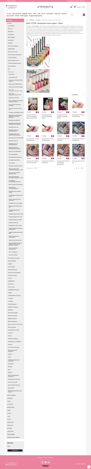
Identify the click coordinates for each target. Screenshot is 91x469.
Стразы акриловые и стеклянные (14, 237)
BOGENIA (10, 43)
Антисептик (11, 74)
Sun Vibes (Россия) (12, 382)
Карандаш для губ (13, 140)
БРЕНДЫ (8, 13)
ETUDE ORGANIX (12, 261)
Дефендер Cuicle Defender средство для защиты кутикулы (15, 116)
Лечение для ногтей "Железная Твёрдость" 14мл (16, 169)
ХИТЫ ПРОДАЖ (16, 13)
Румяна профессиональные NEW (16, 233)
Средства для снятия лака (15, 240)
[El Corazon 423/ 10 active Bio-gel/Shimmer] (78, 104)
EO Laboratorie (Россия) (13, 258)
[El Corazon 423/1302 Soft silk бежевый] (78, 128)
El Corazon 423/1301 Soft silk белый (63, 139)
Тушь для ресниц (13, 255)
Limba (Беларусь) (12, 304)
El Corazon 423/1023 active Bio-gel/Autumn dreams (47, 116)
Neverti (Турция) (12, 327)
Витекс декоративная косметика (13, 376)
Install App (45, 465)
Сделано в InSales (80, 463)
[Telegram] (45, 462)
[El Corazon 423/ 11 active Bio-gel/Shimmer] (33, 128)
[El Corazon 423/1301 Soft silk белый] (63, 128)
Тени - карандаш (13, 252)
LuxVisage (10, 301)
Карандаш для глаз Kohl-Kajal (16, 137)
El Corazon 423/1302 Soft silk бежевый (78, 139)
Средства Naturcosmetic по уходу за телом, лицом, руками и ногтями (15, 244)
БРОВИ (17, 15)
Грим (9, 369)
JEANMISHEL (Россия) (13, 289)
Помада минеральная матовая (14, 210)
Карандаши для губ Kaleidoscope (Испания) (14, 148)
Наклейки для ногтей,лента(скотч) (13, 188)
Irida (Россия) (11, 287)
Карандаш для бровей (14, 120)
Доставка (40, 457)
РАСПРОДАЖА (24, 15)
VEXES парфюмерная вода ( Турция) (15, 391)
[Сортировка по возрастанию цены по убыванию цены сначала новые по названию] (78, 94)
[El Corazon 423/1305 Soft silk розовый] (48, 150)
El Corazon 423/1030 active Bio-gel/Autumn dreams (62, 116)
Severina (10, 344)
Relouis (10, 335)
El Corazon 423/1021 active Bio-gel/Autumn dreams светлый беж (32, 116)
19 (81, 168)
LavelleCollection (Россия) (14, 295)
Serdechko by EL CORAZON (14, 341)
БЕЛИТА (10, 366)
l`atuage (10, 292)
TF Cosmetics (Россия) (13, 347)
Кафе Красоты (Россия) (14, 379)
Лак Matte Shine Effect (14, 160)
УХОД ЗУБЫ (10, 431)
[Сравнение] (71, 7)
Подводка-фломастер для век (15, 206)
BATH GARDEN (11, 37)
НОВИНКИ (24, 13)
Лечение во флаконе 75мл (15, 166)
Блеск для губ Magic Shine (15, 84)
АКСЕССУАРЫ (10, 15)
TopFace (10, 354)
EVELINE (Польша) (12, 269)
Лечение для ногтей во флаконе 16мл (14, 173)
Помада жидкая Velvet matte (16, 214)
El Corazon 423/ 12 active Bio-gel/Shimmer (48, 139)
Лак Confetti (12, 163)
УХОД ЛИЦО (49, 13)
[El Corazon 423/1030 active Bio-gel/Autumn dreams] (63, 104)
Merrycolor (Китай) (12, 315)
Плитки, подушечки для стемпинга (15, 200)
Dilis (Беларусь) (12, 66)
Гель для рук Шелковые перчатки (15, 105)
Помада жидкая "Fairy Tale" (15, 216)
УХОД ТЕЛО (57, 13)
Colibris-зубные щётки (13, 60)
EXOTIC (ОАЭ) (11, 266)
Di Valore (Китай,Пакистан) (14, 63)
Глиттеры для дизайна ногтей (16, 112)
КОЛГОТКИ (10, 404)
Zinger (9, 357)
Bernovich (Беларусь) (13, 46)
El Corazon (38, 20)
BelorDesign (11, 34)
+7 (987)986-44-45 (12, 7)
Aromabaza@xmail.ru (12, 5)
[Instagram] (42, 462)
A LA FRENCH (11, 26)
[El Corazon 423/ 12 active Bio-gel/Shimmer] (48, 128)
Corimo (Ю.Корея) (12, 57)
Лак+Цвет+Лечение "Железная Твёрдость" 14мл (16, 177)
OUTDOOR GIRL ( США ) (13, 330)
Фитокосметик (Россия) (14, 385)
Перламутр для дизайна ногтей (15, 192)
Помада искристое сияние (15, 219)
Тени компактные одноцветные (13, 248)
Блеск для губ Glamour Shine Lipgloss (16, 81)
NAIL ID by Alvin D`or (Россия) (15, 324)
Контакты (50, 457)
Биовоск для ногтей (14, 97)
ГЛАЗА (34, 13)
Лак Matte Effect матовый (15, 157)
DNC (9, 69)
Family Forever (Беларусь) (14, 272)
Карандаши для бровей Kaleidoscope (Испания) (14, 124)
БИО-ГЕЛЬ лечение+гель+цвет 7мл (15, 94)
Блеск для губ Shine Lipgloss (16, 87)
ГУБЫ (38, 13)
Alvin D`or (10, 28)
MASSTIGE (10, 310)
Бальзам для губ (13, 77)
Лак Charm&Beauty (13, 154)
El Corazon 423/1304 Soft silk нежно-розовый (33, 161)
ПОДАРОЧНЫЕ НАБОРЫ (35, 15)
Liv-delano (10, 298)
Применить (15, 450)
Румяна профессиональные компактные (16, 229)
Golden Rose (11, 284)
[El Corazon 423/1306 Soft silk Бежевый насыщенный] (63, 150)
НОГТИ (43, 13)
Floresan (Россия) (12, 275)
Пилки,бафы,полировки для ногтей (16, 196)
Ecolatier (10, 264)
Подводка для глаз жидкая (15, 203)
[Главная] (27, 20)
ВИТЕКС (10, 372)
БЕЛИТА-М (10, 363)
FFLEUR (10, 278)
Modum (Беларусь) (12, 321)
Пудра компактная (13, 222)
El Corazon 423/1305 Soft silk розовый (48, 161)
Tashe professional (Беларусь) (12, 351)
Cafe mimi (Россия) (12, 51)
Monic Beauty (11, 388)
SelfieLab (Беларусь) (13, 338)
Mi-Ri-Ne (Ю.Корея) (12, 312)
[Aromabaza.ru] (45, 6)
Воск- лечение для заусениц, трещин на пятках (16, 101)
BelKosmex (10, 31)
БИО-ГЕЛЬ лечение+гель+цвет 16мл (15, 90)
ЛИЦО (30, 13)
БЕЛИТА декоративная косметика (13, 360)
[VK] (48, 462)
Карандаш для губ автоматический (13, 144)
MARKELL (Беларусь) (13, 307)
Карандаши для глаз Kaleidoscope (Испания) (14, 134)
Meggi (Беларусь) (12, 318)
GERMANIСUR (11, 281)
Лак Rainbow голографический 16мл (14, 181)
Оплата (45, 457)
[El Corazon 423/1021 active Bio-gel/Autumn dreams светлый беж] (33, 104)
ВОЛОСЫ (64, 13)
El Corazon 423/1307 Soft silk (78, 161)
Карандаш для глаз (13, 127)
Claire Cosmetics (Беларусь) (15, 54)
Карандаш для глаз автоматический (13, 130)
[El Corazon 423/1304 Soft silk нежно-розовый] (33, 150)
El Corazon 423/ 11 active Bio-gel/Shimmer (33, 139)
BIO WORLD (11, 40)
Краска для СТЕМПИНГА (15, 151)
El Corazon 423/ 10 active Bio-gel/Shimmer (78, 115)
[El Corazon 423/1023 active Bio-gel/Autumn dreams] (48, 104)
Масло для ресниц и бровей (16, 184)
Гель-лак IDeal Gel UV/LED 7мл (15, 109)
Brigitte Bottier (11, 49)
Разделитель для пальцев (15, 225)
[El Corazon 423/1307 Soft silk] (78, 150)
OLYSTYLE (10, 333)
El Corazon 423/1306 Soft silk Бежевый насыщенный (63, 162)
